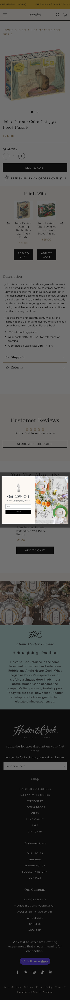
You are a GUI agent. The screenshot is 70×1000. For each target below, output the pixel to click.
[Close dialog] (66, 478)
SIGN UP (18, 512)
